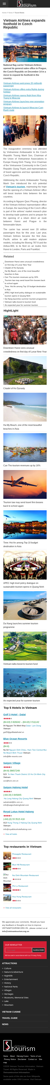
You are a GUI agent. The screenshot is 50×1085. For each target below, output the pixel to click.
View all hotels (10, 834)
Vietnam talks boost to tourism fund (20, 302)
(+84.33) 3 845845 (12, 795)
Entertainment (11, 979)
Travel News (19, 13)
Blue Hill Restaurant (21, 865)
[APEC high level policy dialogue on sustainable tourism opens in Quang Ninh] (25, 565)
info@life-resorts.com (12, 756)
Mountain (8, 1005)
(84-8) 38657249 (11, 771)
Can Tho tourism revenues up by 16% (21, 277)
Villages (8, 990)
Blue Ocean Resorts (15, 738)
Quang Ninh (28, 798)
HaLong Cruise (22, 1056)
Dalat (28, 726)
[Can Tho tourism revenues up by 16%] (25, 447)
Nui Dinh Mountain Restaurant (25, 875)
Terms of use (35, 1056)
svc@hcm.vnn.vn (10, 781)
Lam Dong (36, 726)
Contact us (32, 1059)
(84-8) (6, 746)
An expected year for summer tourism (21, 305)
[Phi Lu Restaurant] (7, 888)
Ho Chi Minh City (38, 774)
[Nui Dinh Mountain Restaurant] (7, 877)
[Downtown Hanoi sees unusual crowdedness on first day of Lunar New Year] (25, 330)
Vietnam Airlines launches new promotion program (23, 102)
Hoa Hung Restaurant (21, 897)
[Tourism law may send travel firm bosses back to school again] (25, 484)
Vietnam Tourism (17, 1066)
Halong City (17, 798)
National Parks (11, 986)
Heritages (8, 994)
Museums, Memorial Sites (16, 997)
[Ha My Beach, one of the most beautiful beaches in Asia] (25, 407)
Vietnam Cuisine (11, 1012)
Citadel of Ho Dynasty (14, 268)
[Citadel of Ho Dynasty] (25, 370)
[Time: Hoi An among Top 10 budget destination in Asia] (25, 524)
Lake (6, 1001)
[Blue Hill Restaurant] (7, 866)
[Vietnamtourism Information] (26, 4)
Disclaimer (22, 1059)
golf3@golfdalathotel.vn (13, 732)
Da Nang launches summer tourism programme (26, 299)
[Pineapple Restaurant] (7, 856)
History (7, 983)
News (10, 13)
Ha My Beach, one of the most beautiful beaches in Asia (22, 272)
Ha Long (7, 798)
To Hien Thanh (14, 774)
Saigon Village (11, 763)
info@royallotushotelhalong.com (17, 829)
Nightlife (8, 975)
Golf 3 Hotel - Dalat (14, 714)
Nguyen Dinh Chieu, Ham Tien (22, 750)
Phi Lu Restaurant (20, 886)
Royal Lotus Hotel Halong (18, 811)
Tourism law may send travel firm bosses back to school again (25, 281)
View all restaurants (12, 907)
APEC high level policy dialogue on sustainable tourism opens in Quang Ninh (25, 294)
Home (4, 13)
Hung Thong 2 (13, 823)
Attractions (9, 963)
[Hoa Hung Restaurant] (7, 898)
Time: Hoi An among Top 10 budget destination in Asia (25, 288)
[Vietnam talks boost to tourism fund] (25, 646)
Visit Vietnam (36, 1079)
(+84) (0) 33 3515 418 (14, 819)
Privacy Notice (10, 1059)
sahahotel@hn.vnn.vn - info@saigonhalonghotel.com (16, 803)
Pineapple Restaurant (21, 854)
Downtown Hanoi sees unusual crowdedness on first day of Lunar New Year (24, 263)
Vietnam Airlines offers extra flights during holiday (23, 90)
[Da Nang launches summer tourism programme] (25, 605)
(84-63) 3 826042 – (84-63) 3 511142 (21, 722)
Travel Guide (10, 1018)
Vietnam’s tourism (15, 187)
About (12, 1056)
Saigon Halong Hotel (15, 787)
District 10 (25, 774)
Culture (7, 968)
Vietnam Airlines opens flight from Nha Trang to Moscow (22, 96)
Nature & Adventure (13, 972)
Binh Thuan (17, 753)
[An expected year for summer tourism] (25, 682)
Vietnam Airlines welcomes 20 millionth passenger (22, 84)
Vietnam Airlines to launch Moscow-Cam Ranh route (23, 108)
